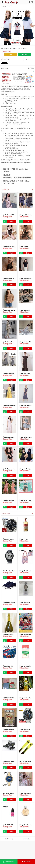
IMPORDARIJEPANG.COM (22, 177)
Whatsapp (24, 54)
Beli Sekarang (26, 861)
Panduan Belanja (9, 839)
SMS (10, 54)
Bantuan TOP (26, 839)
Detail (11, 221)
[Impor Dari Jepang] (11, 2)
